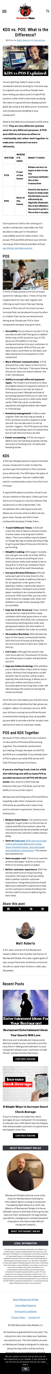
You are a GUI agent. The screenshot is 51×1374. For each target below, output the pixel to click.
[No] (47, 1363)
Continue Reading (25, 1059)
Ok (25, 1369)
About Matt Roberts (25, 1305)
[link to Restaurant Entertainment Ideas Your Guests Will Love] (25, 1007)
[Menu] (4, 12)
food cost (19, 840)
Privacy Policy (18, 1317)
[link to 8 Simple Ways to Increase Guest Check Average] (25, 1083)
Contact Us (34, 1317)
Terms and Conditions (25, 1311)
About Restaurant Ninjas (25, 1231)
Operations (39, 40)
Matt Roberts (24, 40)
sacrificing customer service (17, 248)
